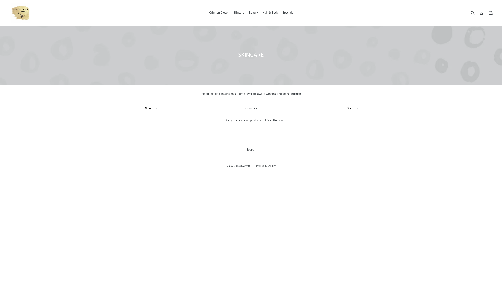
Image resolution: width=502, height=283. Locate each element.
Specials (288, 12)
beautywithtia (243, 166)
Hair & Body (270, 12)
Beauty (253, 12)
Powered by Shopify (265, 166)
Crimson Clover (219, 12)
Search (251, 149)
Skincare (239, 12)
